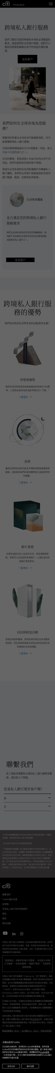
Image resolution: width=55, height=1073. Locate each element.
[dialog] (27, 1053)
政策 (44, 1052)
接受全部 (11, 1066)
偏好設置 (30, 1066)
